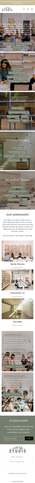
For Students (17, 461)
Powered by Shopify (17, 481)
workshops (17, 267)
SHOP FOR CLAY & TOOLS (25, 1)
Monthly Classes (24, 156)
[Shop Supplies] (17, 392)
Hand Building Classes (17, 73)
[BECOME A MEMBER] (17, 351)
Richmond (17, 48)
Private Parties (13, 81)
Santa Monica (9, 44)
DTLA (19, 44)
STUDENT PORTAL (18, 3)
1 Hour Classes (17, 69)
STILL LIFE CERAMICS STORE (9, 1)
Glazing (24, 77)
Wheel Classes (13, 77)
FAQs (25, 81)
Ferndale (28, 44)
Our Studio (17, 457)
